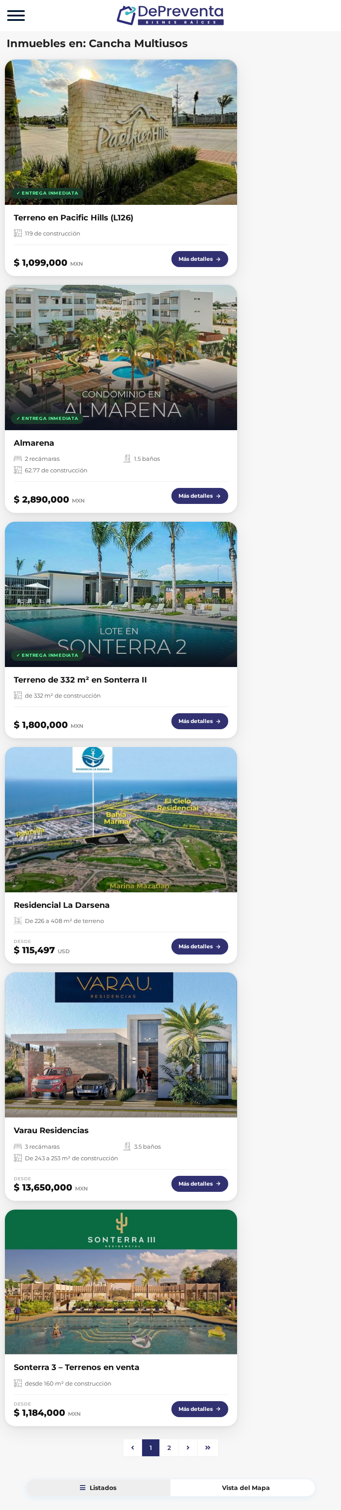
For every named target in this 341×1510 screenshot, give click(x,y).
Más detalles (195, 259)
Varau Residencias (51, 1130)
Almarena (34, 443)
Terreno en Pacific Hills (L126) (73, 218)
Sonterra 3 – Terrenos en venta (76, 1367)
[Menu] (16, 15)
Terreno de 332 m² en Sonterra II (80, 680)
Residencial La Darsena (62, 905)
